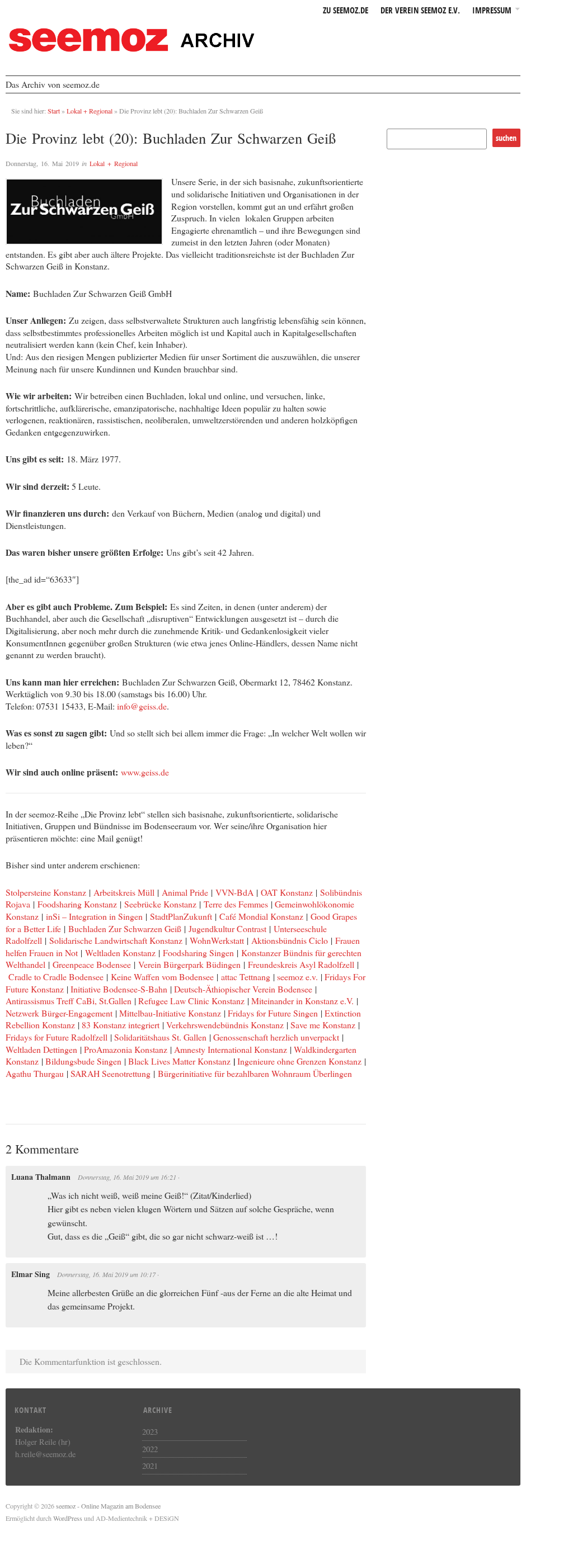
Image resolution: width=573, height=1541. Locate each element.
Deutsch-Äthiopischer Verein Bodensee (243, 989)
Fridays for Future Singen (273, 1013)
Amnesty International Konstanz (230, 1049)
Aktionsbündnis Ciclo (289, 940)
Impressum (491, 11)
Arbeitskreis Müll (123, 892)
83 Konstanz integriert (120, 1025)
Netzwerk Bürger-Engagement (59, 1013)
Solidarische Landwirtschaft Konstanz (115, 940)
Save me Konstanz (324, 1025)
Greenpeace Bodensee (92, 964)
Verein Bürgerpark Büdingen (189, 964)
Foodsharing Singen (198, 952)
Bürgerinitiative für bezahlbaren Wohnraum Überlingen (255, 1073)
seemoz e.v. (297, 976)
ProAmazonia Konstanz (125, 1049)
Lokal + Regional (89, 110)
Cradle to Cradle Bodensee (56, 976)
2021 (150, 1465)
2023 (150, 1431)
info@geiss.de (142, 706)
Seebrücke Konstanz (160, 904)
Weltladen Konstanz (120, 952)
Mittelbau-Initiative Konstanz (170, 1013)
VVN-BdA (234, 892)
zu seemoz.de (345, 11)
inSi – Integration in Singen (94, 916)
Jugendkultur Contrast (227, 928)
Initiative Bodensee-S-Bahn (119, 989)
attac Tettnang (245, 976)
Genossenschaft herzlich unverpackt (276, 1037)
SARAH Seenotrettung (111, 1073)
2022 (150, 1448)
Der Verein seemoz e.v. (420, 11)
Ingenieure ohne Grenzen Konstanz (299, 1061)
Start (54, 110)
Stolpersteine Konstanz (46, 892)
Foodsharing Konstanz (77, 904)
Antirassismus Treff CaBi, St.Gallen (68, 1000)
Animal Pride (185, 892)
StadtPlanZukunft (181, 916)
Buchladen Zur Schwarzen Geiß (124, 928)
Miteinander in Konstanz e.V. (302, 1000)
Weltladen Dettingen (41, 1049)
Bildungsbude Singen (83, 1061)
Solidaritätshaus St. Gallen (160, 1037)
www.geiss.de (145, 772)
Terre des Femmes (236, 904)
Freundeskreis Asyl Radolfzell (301, 964)
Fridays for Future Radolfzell (56, 1037)
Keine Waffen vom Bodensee (162, 976)
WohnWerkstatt (217, 940)
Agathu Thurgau (35, 1073)
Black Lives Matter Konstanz (179, 1061)
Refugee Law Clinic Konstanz (191, 1000)
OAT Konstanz (287, 892)
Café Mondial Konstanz (261, 916)
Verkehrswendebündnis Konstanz (225, 1025)
